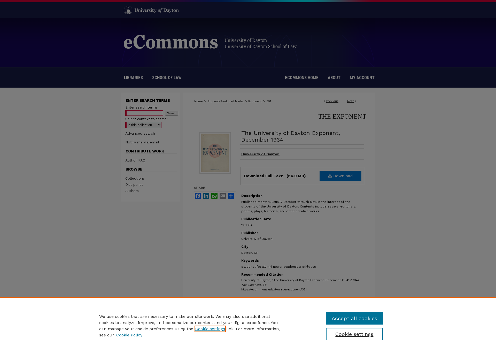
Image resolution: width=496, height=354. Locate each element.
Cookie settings (210, 328)
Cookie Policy (129, 335)
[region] (248, 325)
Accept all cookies (354, 318)
